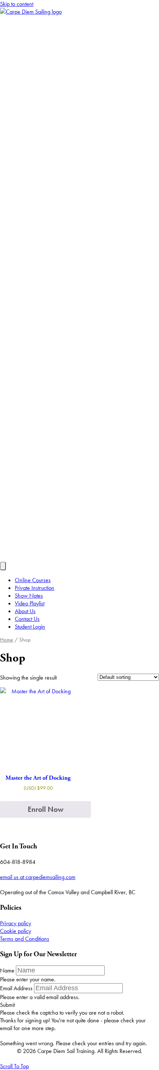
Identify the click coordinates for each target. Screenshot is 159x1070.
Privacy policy (15, 923)
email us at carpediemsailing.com (37, 877)
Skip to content (16, 4)
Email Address (16, 988)
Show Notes (29, 595)
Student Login (30, 626)
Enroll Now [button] (46, 809)
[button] (7, 1005)
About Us (25, 611)
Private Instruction (34, 588)
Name (7, 970)
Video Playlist (29, 603)
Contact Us (27, 619)
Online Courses (33, 580)
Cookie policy (15, 931)
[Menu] (3, 566)
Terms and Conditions (24, 939)
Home (6, 639)
